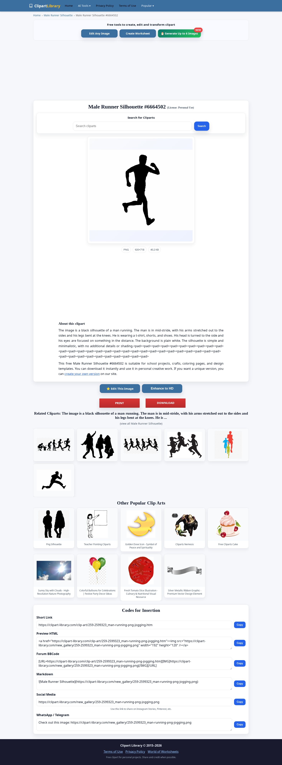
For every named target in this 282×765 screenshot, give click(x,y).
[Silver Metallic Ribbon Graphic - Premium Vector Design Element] (184, 570)
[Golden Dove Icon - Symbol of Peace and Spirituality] (141, 524)
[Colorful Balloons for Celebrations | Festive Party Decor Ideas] (97, 570)
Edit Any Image (99, 33)
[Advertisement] (141, 70)
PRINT (119, 403)
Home (69, 5)
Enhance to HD (162, 388)
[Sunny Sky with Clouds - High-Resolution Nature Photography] (54, 570)
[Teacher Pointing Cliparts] (97, 524)
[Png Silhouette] (54, 524)
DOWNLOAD (165, 403)
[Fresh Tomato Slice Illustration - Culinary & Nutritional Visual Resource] (141, 570)
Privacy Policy (105, 5)
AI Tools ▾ (84, 5)
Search (202, 126)
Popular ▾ (147, 5)
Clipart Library (131, 745)
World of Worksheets (163, 751)
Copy (240, 625)
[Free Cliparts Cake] (228, 524)
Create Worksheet (138, 33)
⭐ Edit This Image (120, 388)
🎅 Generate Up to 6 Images (181, 32)
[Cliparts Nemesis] (184, 524)
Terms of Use (127, 5)
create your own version (82, 374)
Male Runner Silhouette (58, 15)
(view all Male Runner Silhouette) (141, 423)
